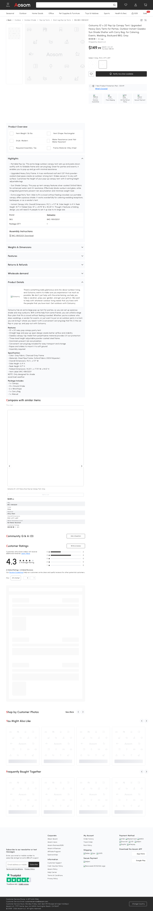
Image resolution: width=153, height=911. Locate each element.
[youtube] (18, 844)
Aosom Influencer (54, 848)
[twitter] (27, 844)
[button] (45, 158)
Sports (107, 13)
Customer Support (55, 863)
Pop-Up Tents (45, 20)
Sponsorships (53, 855)
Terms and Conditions (14, 869)
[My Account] (135, 5)
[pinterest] (23, 844)
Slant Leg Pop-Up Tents (62, 20)
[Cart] (145, 4)
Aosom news (52, 842)
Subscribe (34, 864)
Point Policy (88, 845)
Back (9, 20)
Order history (89, 839)
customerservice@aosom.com (36, 901)
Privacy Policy (30, 869)
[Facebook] (8, 844)
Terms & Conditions (55, 875)
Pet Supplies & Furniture (69, 13)
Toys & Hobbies (92, 13)
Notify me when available (123, 74)
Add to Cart (45, 494)
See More (70, 712)
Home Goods (37, 13)
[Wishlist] (125, 4)
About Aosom (53, 839)
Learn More (25, 553)
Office (51, 13)
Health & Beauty (122, 13)
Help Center (52, 872)
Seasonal (10, 13)
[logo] (22, 5)
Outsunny (51, 215)
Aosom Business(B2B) (56, 845)
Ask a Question (76, 536)
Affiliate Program (54, 852)
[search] (114, 5)
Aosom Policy (52, 869)
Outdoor (23, 13)
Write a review (76, 546)
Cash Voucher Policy (55, 866)
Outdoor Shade (30, 20)
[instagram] (13, 844)
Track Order (88, 842)
